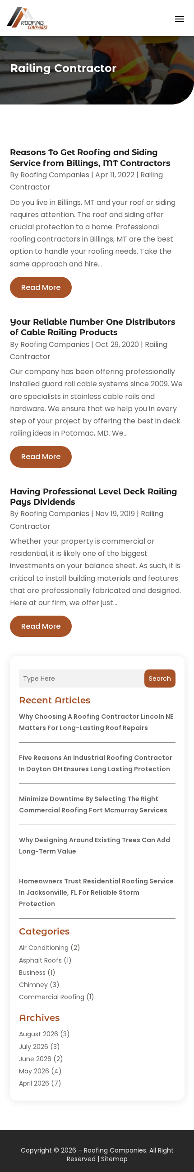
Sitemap (114, 1158)
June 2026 (35, 1058)
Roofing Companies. (116, 1150)
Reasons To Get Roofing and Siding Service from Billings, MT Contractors (90, 157)
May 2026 (34, 1071)
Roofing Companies (54, 175)
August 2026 (38, 1034)
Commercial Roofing (51, 996)
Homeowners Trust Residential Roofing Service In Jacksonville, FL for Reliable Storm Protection (96, 892)
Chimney (33, 984)
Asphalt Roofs (40, 960)
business (32, 972)
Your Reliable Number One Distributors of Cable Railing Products (93, 327)
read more (40, 287)
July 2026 (33, 1046)
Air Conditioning (44, 947)
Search (160, 678)
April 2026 (34, 1083)
